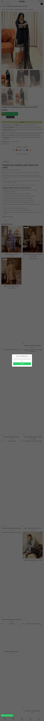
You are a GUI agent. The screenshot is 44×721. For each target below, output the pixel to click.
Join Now (22, 363)
